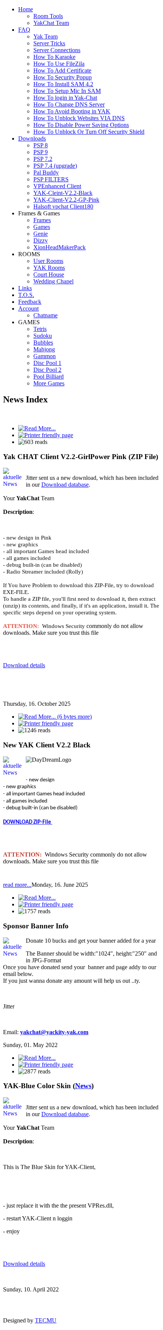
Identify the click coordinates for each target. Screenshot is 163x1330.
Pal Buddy (46, 172)
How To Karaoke (54, 57)
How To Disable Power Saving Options (81, 125)
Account (28, 308)
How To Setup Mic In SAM (67, 91)
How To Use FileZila (59, 63)
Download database (65, 484)
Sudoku (42, 335)
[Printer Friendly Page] (45, 435)
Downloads (32, 138)
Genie (40, 233)
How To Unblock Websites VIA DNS (79, 118)
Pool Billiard (48, 376)
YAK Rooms (49, 267)
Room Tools (48, 16)
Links (25, 288)
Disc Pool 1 (47, 363)
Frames (42, 220)
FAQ (24, 29)
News (83, 1086)
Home (25, 9)
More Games (48, 383)
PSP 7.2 (42, 159)
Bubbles (43, 342)
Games (41, 227)
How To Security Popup (62, 77)
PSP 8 (40, 145)
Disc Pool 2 (47, 370)
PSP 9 (40, 152)
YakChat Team (51, 23)
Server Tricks (49, 43)
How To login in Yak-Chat (65, 97)
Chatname (45, 315)
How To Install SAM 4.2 (63, 84)
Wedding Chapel (53, 281)
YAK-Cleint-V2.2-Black (62, 193)
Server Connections (56, 50)
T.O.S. (26, 295)
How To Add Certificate (62, 70)
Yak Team (45, 36)
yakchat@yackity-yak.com (54, 1032)
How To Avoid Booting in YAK (71, 111)
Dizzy (40, 240)
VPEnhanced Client (57, 186)
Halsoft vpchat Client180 (63, 206)
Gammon (44, 356)
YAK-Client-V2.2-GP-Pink (66, 199)
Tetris (40, 329)
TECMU (45, 1320)
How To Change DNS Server (69, 104)
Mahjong (44, 349)
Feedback (29, 301)
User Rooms (48, 261)
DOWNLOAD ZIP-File (27, 822)
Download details (24, 665)
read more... (17, 885)
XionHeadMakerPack (59, 247)
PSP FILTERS (51, 179)
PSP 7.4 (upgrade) (55, 165)
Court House (48, 274)
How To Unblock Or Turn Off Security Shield (88, 131)
